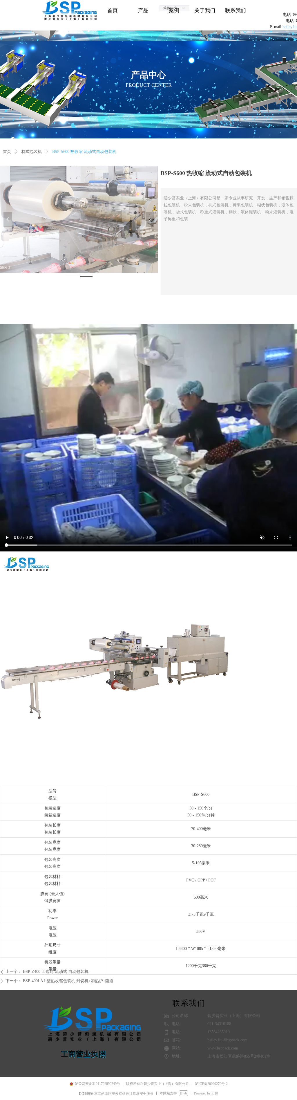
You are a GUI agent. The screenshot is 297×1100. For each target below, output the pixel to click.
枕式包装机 (31, 151)
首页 (7, 151)
